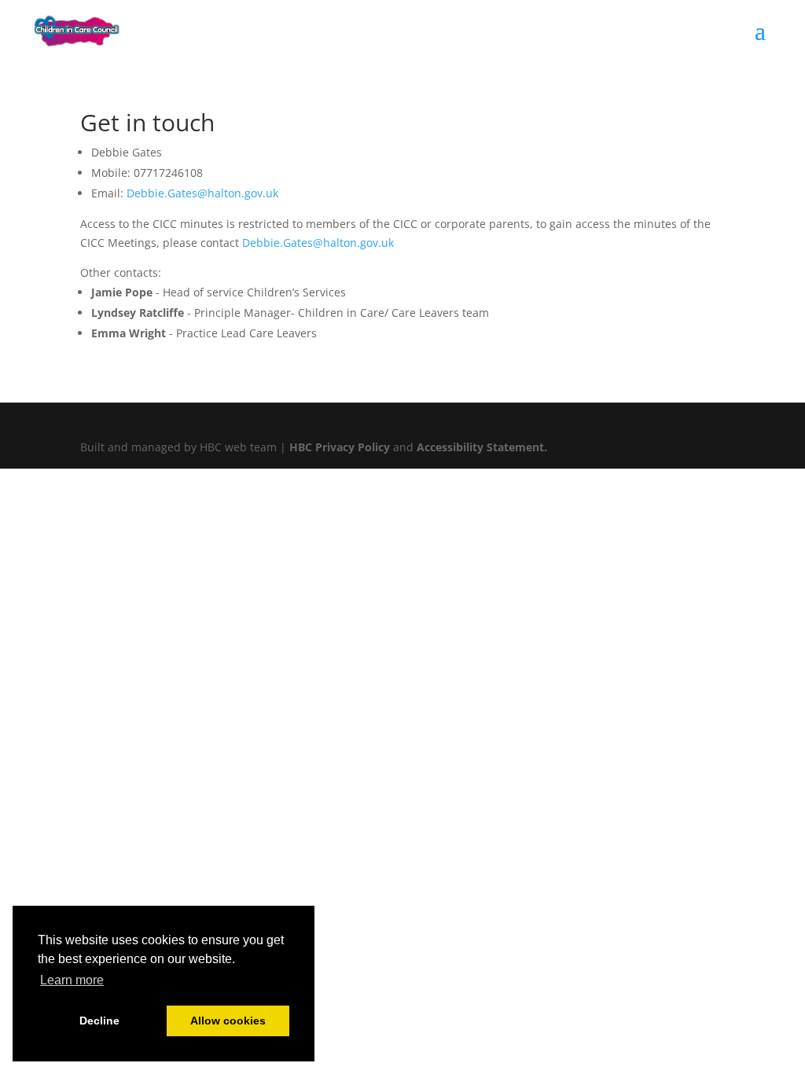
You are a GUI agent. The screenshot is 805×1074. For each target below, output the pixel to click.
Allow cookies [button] (228, 1020)
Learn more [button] (72, 980)
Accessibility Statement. (482, 447)
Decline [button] (99, 1020)
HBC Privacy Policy (339, 447)
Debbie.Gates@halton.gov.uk (202, 193)
